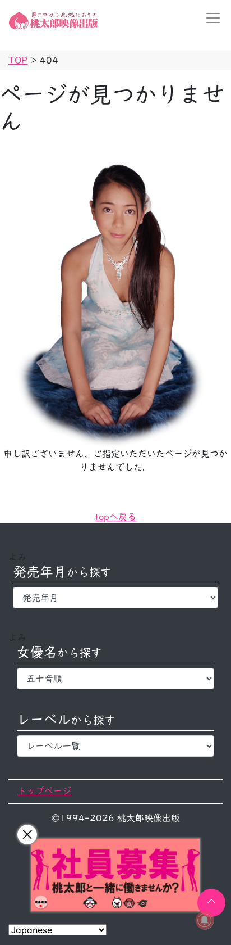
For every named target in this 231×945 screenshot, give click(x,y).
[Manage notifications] (205, 920)
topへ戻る (115, 516)
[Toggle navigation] (209, 18)
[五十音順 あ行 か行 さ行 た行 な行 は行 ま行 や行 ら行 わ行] (115, 678)
